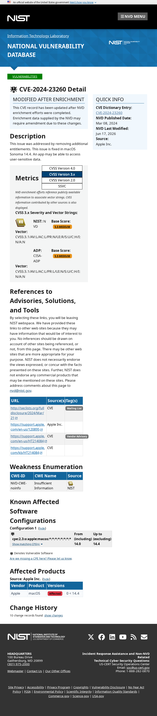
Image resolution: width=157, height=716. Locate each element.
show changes (53, 615)
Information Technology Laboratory (38, 35)
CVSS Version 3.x (62, 174)
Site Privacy (16, 687)
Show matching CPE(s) (26, 544)
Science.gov (81, 696)
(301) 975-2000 (18, 664)
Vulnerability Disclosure (108, 687)
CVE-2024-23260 (109, 112)
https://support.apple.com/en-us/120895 (28, 427)
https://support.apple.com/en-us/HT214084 (28, 438)
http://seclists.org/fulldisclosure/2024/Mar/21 (27, 413)
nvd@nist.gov (20, 390)
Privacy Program (58, 687)
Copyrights (81, 687)
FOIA (27, 691)
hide (42, 528)
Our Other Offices (57, 671)
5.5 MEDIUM (62, 226)
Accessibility (35, 687)
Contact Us (34, 671)
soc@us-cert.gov (138, 667)
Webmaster (15, 671)
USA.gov (98, 696)
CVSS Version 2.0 (62, 180)
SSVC (62, 186)
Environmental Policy (48, 691)
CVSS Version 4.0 (62, 168)
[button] (133, 16)
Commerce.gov (58, 696)
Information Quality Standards (116, 691)
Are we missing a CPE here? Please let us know (41, 558)
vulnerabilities (24, 76)
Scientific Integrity (79, 691)
